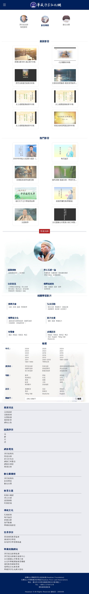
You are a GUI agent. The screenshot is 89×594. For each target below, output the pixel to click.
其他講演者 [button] (20, 323)
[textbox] (49, 399)
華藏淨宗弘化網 (46, 5)
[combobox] (54, 399)
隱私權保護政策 (44, 587)
